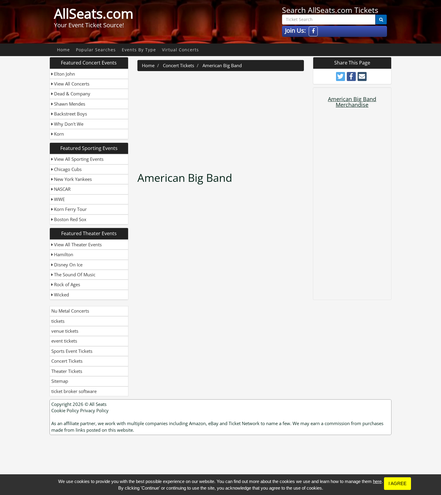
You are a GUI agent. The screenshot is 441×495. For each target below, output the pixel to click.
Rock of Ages (66, 284)
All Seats (97, 404)
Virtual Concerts (180, 49)
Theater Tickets (66, 371)
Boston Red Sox (69, 219)
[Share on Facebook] (351, 76)
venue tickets (64, 331)
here (377, 481)
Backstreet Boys (70, 114)
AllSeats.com (94, 13)
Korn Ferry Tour (70, 209)
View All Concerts (71, 84)
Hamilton (63, 254)
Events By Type (139, 49)
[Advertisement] (221, 119)
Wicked (61, 295)
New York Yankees (72, 179)
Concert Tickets (66, 361)
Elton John (64, 74)
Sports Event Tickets (71, 351)
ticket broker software (74, 391)
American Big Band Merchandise (352, 102)
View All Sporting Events (78, 159)
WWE (59, 199)
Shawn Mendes (69, 104)
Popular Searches (96, 49)
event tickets (64, 341)
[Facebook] (313, 31)
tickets (57, 321)
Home (63, 49)
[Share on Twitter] (340, 76)
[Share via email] (362, 76)
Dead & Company (71, 94)
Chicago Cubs (67, 169)
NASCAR (61, 189)
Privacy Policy (94, 410)
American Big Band (222, 65)
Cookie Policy (65, 410)
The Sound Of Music (74, 275)
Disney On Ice (67, 265)
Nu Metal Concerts (70, 311)
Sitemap (59, 381)
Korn (58, 134)
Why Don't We (68, 124)
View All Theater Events (77, 245)
